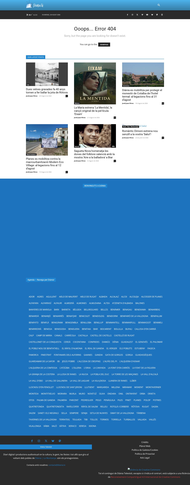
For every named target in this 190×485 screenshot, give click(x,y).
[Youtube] (147, 15)
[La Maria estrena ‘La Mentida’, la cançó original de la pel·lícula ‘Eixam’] (95, 83)
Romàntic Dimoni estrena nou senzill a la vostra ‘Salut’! (140, 132)
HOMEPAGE (104, 45)
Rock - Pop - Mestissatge (130, 127)
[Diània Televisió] (35, 5)
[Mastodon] (157, 15)
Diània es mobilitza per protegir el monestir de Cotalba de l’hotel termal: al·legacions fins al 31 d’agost (142, 95)
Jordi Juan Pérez (31, 96)
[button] (159, 5)
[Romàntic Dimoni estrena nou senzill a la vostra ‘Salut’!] (143, 126)
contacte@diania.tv (57, 465)
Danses (77, 146)
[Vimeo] (142, 15)
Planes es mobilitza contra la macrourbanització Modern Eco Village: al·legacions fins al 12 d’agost (45, 163)
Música (77, 103)
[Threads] (162, 15)
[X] (137, 15)
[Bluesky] (152, 15)
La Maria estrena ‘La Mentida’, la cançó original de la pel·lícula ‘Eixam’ (93, 111)
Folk (28, 85)
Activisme (126, 86)
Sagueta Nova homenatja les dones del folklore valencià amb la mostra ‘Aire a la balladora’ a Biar (94, 154)
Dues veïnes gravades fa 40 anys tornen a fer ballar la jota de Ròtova (47, 91)
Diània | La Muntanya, (46, 458)
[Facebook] (128, 15)
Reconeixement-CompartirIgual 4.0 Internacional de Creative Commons (145, 477)
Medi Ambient (31, 154)
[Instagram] (132, 15)
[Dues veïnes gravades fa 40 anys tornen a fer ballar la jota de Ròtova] (47, 74)
